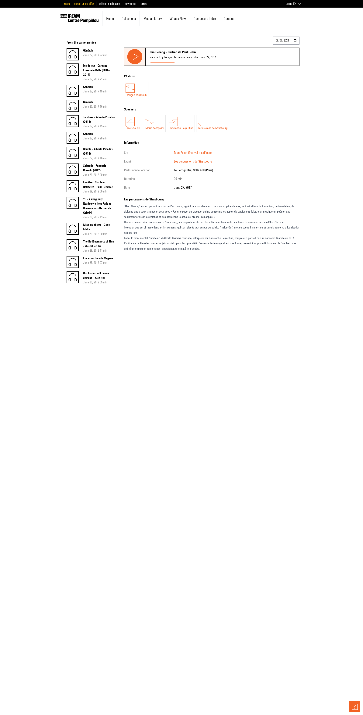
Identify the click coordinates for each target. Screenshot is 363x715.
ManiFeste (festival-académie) (193, 153)
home (110, 18)
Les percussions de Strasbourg (193, 161)
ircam (67, 3)
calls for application (109, 3)
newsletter (130, 3)
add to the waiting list (191, 61)
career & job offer (84, 3)
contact (229, 18)
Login (289, 3)
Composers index (205, 18)
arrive (144, 3)
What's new (178, 18)
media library (152, 18)
